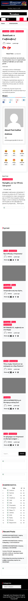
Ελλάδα (5, 250)
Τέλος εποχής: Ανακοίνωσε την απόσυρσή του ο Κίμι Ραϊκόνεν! (13, 365)
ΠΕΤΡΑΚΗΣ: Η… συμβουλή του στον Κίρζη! (14, 328)
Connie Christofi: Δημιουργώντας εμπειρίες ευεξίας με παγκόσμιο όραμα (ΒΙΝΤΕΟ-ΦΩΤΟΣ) (12, 553)
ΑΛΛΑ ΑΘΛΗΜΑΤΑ (7, 179)
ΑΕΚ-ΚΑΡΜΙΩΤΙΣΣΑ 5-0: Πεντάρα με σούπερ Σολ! (12, 401)
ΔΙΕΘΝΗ (6, 361)
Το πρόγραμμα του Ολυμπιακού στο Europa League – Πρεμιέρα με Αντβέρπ (13, 438)
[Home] (3, 19)
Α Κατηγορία (6, 31)
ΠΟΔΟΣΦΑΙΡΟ (19, 31)
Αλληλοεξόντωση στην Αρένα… (13, 290)
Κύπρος (12, 31)
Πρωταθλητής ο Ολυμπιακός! (13, 253)
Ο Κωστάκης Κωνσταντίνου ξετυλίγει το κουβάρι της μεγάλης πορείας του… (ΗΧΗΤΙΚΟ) (13, 560)
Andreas (8, 134)
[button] (18, 19)
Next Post (5, 176)
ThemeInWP (14, 599)
